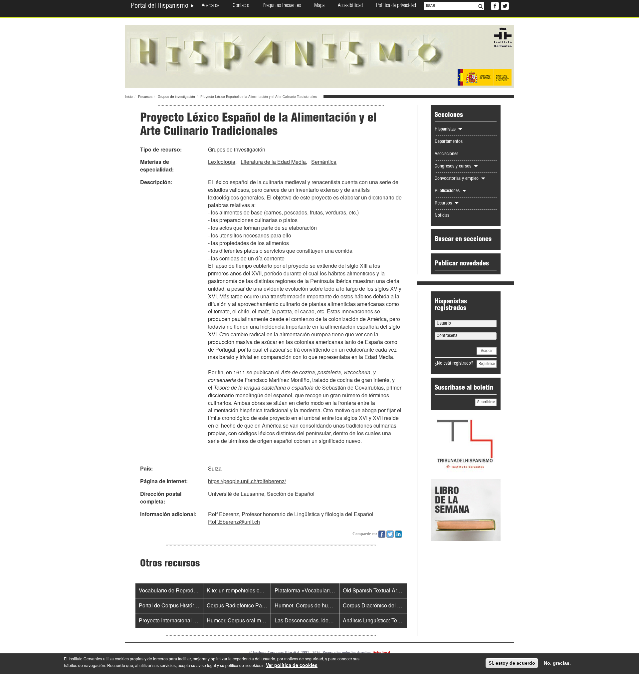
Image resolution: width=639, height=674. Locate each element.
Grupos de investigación (176, 96)
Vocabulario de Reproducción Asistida (184, 590)
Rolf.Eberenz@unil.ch (234, 521)
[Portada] (319, 56)
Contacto (241, 6)
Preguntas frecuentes (282, 6)
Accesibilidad (350, 6)
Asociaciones (446, 154)
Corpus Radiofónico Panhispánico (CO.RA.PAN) (264, 605)
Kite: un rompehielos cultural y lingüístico (255, 590)
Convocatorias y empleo (457, 178)
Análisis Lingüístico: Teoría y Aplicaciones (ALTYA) (403, 620)
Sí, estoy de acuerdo (512, 663)
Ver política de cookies (292, 665)
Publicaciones (448, 191)
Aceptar (487, 351)
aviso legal (206, 665)
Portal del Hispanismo (160, 6)
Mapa (319, 6)
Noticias (442, 215)
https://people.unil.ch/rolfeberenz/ (247, 481)
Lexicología (221, 162)
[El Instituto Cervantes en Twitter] (504, 5)
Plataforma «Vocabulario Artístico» (315, 590)
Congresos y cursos (454, 166)
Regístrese (487, 364)
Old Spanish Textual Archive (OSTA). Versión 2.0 (400, 590)
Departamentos (449, 142)
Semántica (323, 162)
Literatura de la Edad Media (273, 162)
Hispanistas (446, 129)
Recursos (145, 96)
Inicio (129, 96)
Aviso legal (381, 652)
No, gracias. (557, 663)
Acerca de (210, 6)
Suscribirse (486, 402)
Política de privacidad (396, 6)
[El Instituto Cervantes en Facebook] (494, 5)
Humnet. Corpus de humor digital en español (327, 605)
